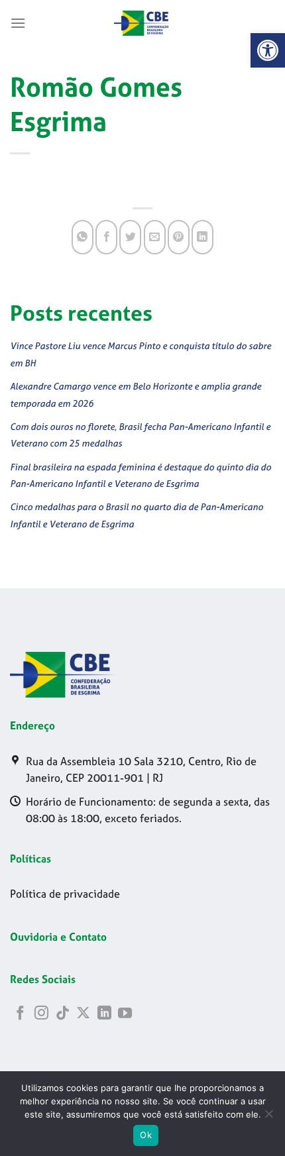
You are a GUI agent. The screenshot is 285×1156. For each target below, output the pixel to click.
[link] (268, 50)
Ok (146, 1135)
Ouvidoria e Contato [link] (58, 936)
